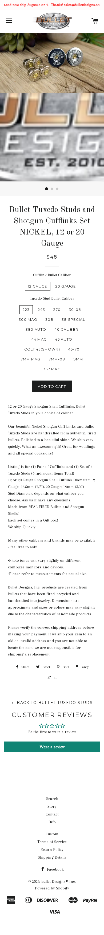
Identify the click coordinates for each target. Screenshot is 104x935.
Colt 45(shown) (42, 349)
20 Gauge (65, 286)
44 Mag (39, 339)
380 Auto (36, 329)
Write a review (52, 746)
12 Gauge (37, 286)
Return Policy (52, 849)
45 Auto (63, 339)
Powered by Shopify (52, 888)
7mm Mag (31, 359)
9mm (78, 359)
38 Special (73, 319)
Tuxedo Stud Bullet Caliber (52, 298)
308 (49, 319)
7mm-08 (57, 359)
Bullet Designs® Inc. (58, 881)
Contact (52, 814)
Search (52, 798)
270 (57, 309)
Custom (52, 834)
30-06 (75, 309)
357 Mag (52, 369)
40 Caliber (66, 329)
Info (52, 821)
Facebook (55, 869)
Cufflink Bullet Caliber (52, 275)
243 (41, 309)
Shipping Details (52, 857)
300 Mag (28, 319)
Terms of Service (52, 841)
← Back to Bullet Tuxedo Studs (52, 702)
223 (26, 309)
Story (52, 806)
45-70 (74, 349)
